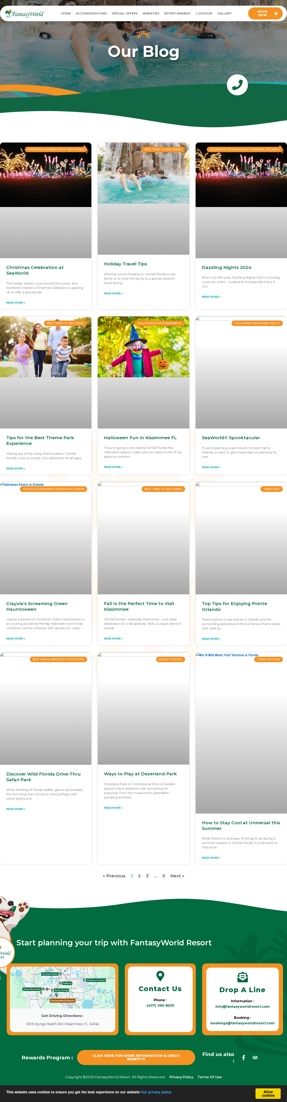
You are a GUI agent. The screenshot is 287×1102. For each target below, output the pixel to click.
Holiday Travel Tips (125, 263)
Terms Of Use (209, 1077)
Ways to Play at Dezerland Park (140, 773)
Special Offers (125, 13)
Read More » (15, 302)
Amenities (151, 13)
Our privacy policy (156, 1091)
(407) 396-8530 (160, 1006)
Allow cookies (268, 1093)
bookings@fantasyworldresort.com (243, 1023)
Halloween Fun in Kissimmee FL (140, 437)
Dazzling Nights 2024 (226, 267)
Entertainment (177, 13)
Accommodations (91, 13)
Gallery (224, 13)
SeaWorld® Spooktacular (231, 437)
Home (66, 13)
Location (204, 13)
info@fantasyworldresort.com (242, 1007)
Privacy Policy (181, 1077)
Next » (177, 875)
